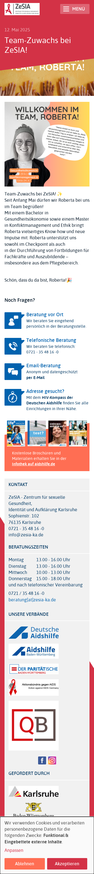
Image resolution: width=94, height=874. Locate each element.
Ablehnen (24, 864)
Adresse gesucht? (45, 391)
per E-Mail (35, 377)
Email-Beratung (43, 365)
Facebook (42, 760)
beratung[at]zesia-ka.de (32, 600)
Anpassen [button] (14, 850)
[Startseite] (22, 9)
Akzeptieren (67, 864)
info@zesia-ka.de (26, 535)
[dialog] (47, 845)
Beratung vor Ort (44, 314)
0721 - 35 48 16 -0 (26, 529)
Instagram (52, 760)
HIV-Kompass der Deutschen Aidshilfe (49, 400)
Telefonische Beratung (51, 340)
